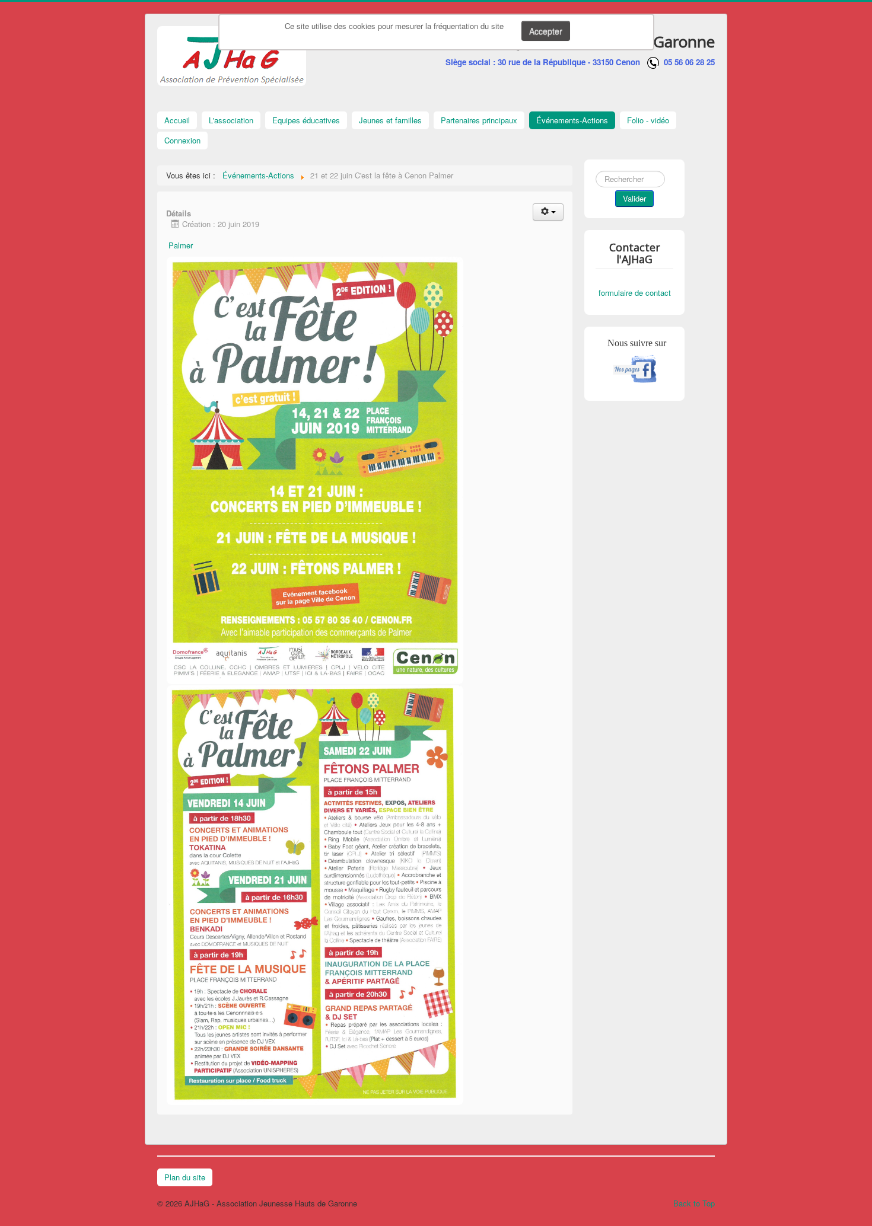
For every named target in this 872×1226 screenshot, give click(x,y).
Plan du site (184, 1177)
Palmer (180, 245)
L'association (231, 120)
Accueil (177, 120)
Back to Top (694, 1203)
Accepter (545, 31)
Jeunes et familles (390, 120)
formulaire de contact (635, 292)
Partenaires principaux (479, 120)
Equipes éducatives (306, 120)
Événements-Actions (572, 120)
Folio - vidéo (648, 120)
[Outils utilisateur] (548, 212)
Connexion (182, 140)
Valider (634, 198)
